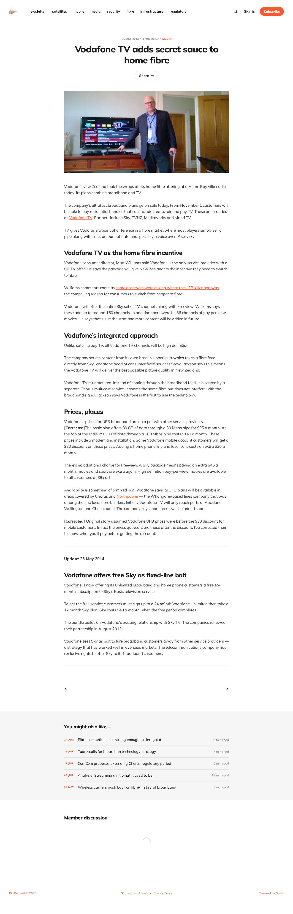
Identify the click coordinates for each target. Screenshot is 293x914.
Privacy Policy (163, 893)
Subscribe (272, 11)
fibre (130, 11)
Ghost (280, 893)
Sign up (126, 893)
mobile (78, 11)
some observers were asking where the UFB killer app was (167, 287)
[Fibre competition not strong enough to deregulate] (146, 740)
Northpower (127, 496)
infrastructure (151, 11)
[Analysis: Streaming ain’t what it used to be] (146, 775)
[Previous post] (67, 689)
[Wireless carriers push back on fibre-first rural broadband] (146, 787)
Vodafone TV (80, 217)
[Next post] (225, 689)
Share (144, 75)
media (95, 11)
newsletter (37, 11)
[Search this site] (235, 11)
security (113, 11)
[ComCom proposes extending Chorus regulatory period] (146, 763)
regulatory (178, 11)
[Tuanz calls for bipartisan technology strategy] (146, 751)
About (142, 893)
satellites (59, 11)
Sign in (249, 11)
